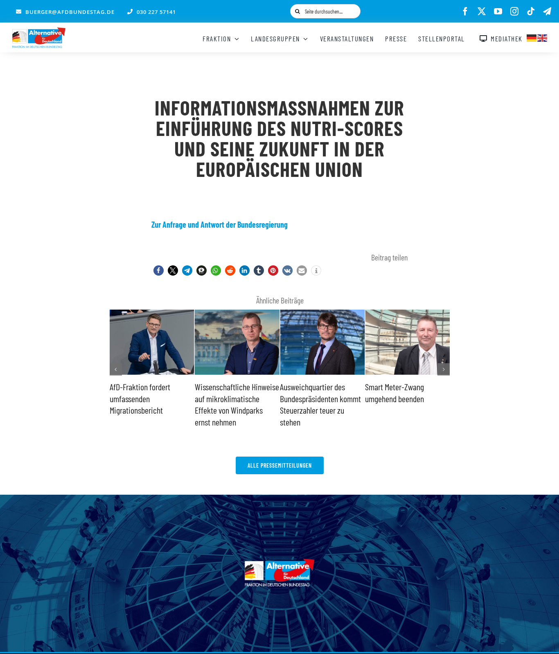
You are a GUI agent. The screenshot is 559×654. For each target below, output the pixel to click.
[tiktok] (531, 11)
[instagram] (514, 11)
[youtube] (498, 11)
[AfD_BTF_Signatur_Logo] (38, 31)
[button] (158, 270)
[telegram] (547, 11)
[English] (542, 37)
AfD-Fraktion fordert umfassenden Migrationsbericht (140, 398)
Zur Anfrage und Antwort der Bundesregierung (219, 224)
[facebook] (465, 11)
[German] (532, 37)
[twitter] (482, 11)
